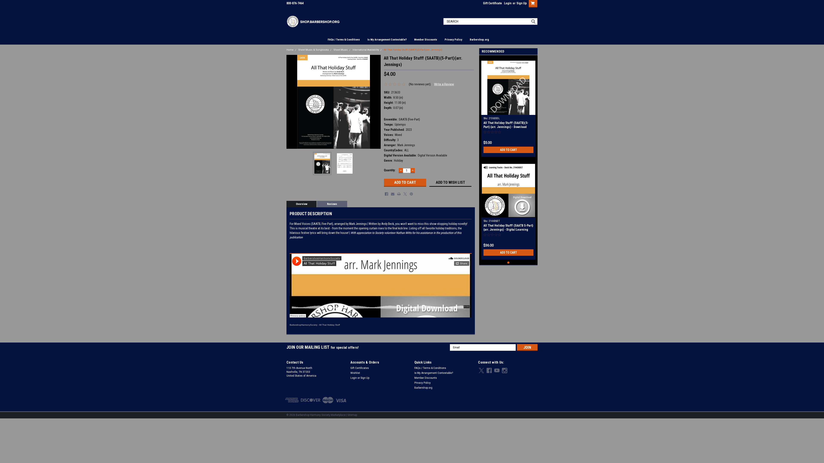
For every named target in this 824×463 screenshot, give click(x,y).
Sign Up (522, 3)
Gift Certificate (492, 3)
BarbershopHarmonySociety (303, 325)
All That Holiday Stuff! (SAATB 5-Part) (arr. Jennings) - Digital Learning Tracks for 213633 (508, 229)
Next (376, 101)
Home (290, 49)
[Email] (392, 194)
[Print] (399, 194)
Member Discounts (425, 39)
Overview (301, 204)
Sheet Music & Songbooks (313, 49)
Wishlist (355, 372)
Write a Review (444, 84)
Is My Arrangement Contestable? (387, 39)
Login (508, 3)
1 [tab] (508, 263)
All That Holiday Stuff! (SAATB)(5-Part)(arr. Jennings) (413, 49)
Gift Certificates (359, 368)
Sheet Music (340, 49)
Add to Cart (508, 150)
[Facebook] (386, 194)
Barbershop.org (479, 39)
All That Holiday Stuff (329, 325)
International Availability (366, 49)
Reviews (332, 204)
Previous (290, 101)
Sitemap (352, 414)
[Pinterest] (411, 194)
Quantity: (389, 170)
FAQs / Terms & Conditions (344, 39)
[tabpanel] (508, 107)
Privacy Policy (453, 39)
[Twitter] (405, 194)
